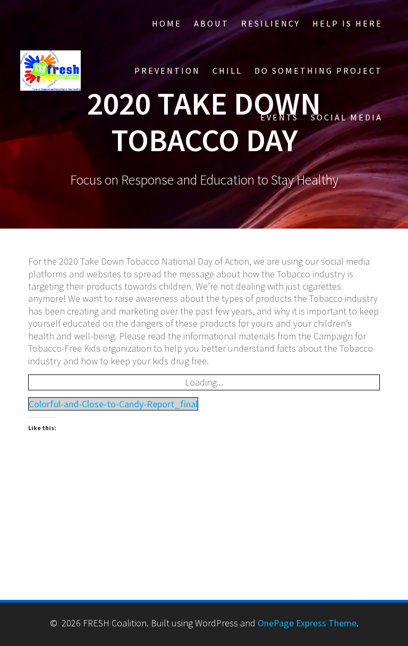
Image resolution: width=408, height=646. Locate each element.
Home (167, 23)
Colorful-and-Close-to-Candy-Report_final (113, 404)
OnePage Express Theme (307, 623)
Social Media (346, 117)
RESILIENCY (270, 23)
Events (279, 117)
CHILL (227, 70)
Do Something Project (318, 70)
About (211, 23)
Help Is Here (347, 23)
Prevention (167, 70)
